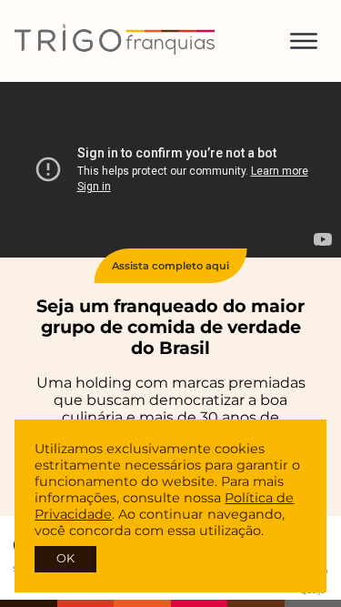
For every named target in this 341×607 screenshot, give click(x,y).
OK (65, 558)
